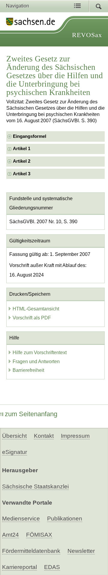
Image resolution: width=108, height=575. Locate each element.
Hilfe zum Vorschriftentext (40, 352)
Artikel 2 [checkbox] (21, 161)
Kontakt (44, 436)
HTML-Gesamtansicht (36, 308)
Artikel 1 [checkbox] (21, 148)
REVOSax (87, 35)
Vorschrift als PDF (32, 317)
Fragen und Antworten (36, 361)
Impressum (75, 436)
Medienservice (21, 518)
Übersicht (14, 436)
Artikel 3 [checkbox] (21, 173)
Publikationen (64, 518)
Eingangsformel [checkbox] (29, 136)
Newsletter (81, 551)
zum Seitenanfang (31, 414)
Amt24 (10, 535)
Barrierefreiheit (28, 370)
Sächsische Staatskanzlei (35, 486)
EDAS (52, 567)
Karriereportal (19, 567)
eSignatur (14, 452)
